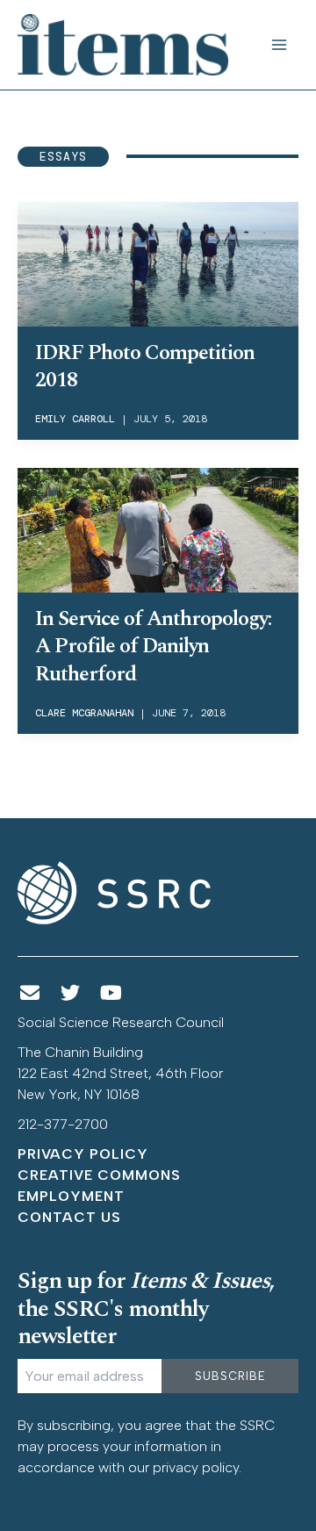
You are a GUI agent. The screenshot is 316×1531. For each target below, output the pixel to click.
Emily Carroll (75, 419)
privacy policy (196, 1467)
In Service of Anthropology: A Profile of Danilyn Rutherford (153, 646)
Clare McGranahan (84, 713)
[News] (30, 993)
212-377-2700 (63, 1124)
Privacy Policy (83, 1154)
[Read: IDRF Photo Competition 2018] (158, 262)
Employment (71, 1196)
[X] (71, 993)
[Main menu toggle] (279, 44)
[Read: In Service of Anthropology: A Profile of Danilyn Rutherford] (158, 528)
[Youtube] (111, 993)
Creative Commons (99, 1175)
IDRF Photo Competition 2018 (145, 366)
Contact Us (69, 1217)
